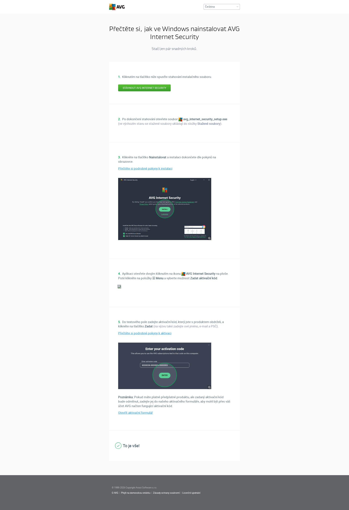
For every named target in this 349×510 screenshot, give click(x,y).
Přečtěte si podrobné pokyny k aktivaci (144, 333)
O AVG (115, 492)
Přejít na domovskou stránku (135, 492)
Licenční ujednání (191, 492)
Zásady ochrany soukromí (166, 492)
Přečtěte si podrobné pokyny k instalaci (145, 168)
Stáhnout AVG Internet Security (144, 87)
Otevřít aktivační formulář (135, 412)
